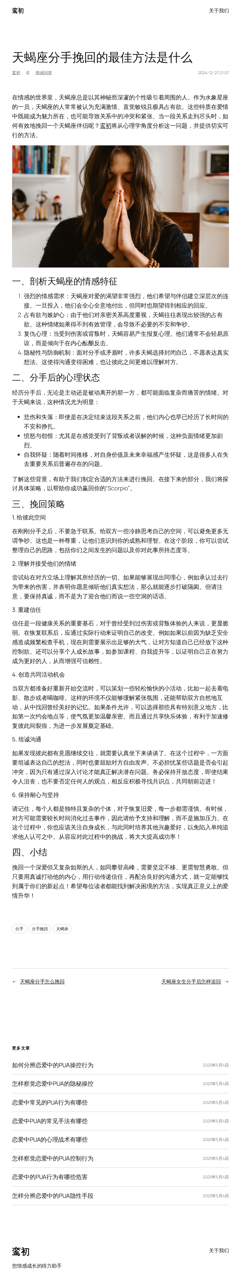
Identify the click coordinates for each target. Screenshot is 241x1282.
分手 (19, 928)
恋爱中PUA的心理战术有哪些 (50, 1139)
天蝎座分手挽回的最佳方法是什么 (102, 57)
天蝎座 (62, 928)
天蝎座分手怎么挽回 (42, 981)
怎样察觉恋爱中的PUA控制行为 (52, 1158)
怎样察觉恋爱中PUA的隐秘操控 (52, 1083)
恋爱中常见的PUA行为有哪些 (50, 1102)
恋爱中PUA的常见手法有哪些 (50, 1121)
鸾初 (18, 10)
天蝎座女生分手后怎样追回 (191, 981)
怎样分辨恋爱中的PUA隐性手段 (52, 1196)
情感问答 (44, 72)
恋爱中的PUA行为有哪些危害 (50, 1177)
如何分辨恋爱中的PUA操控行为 (52, 1065)
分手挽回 (40, 928)
